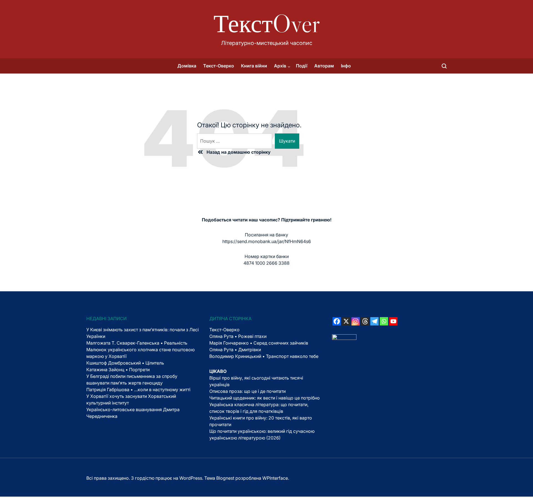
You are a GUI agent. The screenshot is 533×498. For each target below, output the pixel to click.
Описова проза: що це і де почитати (247, 391)
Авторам (324, 66)
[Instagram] (355, 321)
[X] (346, 321)
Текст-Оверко (218, 66)
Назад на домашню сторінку (239, 152)
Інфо (346, 66)
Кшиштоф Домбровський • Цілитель (125, 363)
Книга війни (254, 66)
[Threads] (365, 321)
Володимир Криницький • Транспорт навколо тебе (263, 356)
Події (301, 66)
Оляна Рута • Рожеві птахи (237, 336)
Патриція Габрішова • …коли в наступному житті (138, 389)
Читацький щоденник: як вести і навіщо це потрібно (264, 398)
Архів (280, 66)
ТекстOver (266, 23)
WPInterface (275, 478)
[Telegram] (374, 321)
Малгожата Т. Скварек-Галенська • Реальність (136, 343)
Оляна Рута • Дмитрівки (235, 349)
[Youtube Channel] (393, 321)
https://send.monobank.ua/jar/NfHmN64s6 (266, 241)
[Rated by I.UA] (344, 337)
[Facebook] (337, 321)
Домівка (186, 66)
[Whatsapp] (384, 321)
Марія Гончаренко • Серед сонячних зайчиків (258, 343)
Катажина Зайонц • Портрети (118, 369)
